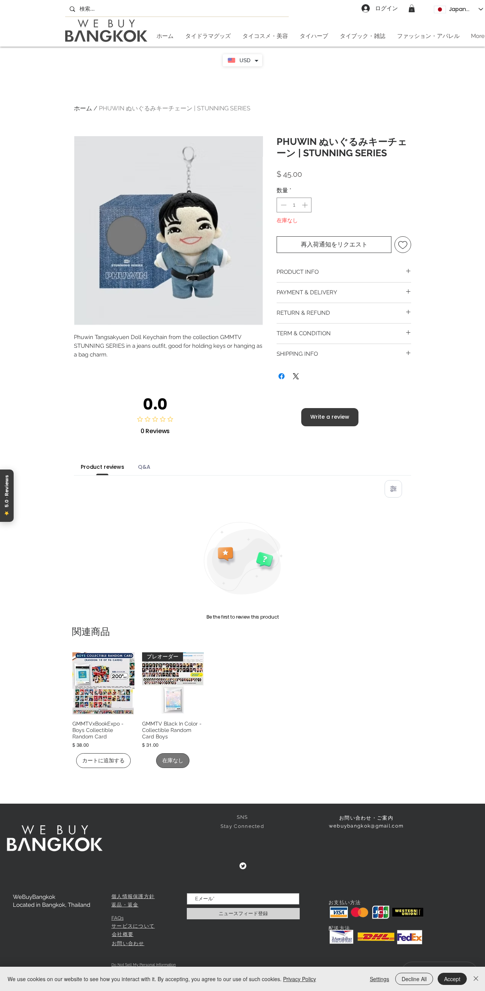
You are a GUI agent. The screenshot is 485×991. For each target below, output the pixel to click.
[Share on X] (295, 376)
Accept (452, 979)
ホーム (83, 108)
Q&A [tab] (144, 467)
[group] (242, 710)
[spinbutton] (294, 205)
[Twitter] (242, 865)
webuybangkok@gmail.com (366, 826)
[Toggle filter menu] (393, 489)
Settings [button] (379, 979)
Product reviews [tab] (102, 467)
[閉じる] (475, 979)
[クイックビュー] (103, 683)
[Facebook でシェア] (281, 376)
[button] (411, 8)
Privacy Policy (299, 979)
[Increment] (305, 205)
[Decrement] (283, 205)
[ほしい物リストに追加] (402, 244)
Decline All (414, 979)
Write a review (329, 417)
